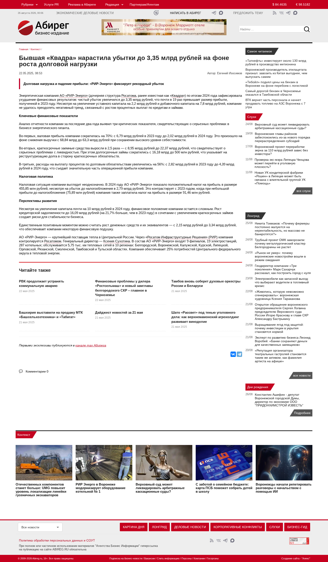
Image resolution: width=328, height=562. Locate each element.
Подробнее (302, 413)
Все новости (30, 527)
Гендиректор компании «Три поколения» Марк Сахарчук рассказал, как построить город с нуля (283, 269)
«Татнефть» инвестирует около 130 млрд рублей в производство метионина (275, 62)
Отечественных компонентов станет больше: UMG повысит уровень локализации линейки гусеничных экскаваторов (41, 490)
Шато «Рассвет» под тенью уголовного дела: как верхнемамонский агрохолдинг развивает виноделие (205, 317)
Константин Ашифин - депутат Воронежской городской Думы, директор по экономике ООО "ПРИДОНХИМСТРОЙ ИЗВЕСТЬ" (279, 400)
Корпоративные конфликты (238, 527)
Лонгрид (253, 216)
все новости (302, 375)
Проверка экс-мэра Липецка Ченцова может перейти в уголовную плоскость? (282, 163)
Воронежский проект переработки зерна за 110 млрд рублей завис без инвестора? (281, 150)
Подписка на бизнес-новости (125, 558)
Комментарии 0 (37, 371)
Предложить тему (248, 13)
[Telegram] (239, 354)
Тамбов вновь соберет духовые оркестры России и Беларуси (206, 283)
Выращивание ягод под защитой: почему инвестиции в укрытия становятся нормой (279, 328)
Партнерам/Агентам (144, 4)
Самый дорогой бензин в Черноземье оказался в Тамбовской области (273, 92)
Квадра (177, 95)
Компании (199, 558)
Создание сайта (290, 558)
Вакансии (149, 558)
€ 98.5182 (303, 4)
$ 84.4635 (279, 4)
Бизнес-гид (297, 527)
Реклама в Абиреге (82, 4)
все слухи (304, 191)
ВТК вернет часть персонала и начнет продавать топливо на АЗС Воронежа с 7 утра (275, 103)
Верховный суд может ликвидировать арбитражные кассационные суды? (282, 126)
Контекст (23, 434)
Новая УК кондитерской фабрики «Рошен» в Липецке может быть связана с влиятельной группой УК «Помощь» (280, 178)
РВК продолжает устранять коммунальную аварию (41, 283)
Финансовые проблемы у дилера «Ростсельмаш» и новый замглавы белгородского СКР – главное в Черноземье (124, 288)
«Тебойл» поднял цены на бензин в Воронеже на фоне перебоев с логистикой (276, 83)
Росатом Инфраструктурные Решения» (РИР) (182, 237)
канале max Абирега (90, 345)
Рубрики (27, 4)
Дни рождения (257, 387)
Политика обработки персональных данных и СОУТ (57, 540)
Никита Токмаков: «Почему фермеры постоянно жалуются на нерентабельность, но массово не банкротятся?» (282, 229)
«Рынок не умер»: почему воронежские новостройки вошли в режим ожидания (280, 256)
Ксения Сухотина (116, 241)
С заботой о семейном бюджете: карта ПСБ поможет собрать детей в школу (224, 488)
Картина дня (133, 527)
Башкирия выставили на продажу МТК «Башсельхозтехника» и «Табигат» (51, 315)
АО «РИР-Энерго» (74, 95)
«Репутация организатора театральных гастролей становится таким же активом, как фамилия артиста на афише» (280, 356)
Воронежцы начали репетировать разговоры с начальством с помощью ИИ (283, 488)
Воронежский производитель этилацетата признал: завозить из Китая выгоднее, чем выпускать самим (276, 73)
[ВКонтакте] (233, 354)
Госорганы (213, 558)
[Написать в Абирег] (221, 12)
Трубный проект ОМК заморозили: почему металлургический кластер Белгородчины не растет (280, 243)
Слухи (251, 117)
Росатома (128, 95)
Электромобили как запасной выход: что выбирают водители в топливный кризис (282, 282)
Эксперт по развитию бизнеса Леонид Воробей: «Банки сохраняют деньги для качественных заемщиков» (282, 341)
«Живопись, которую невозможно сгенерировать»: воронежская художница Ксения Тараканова (279, 295)
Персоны (186, 558)
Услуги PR (51, 4)
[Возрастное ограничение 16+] (156, 12)
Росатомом (52, 241)
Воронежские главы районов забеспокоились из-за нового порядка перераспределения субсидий (282, 137)
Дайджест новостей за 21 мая (119, 312)
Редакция (112, 4)
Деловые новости (190, 527)
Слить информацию (168, 558)
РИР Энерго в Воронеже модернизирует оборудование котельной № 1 (100, 488)
